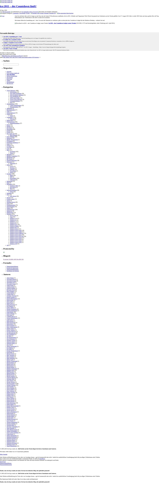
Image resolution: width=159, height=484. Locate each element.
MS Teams (9, 159)
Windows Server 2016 (16, 238)
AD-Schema (13, 92)
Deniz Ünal (10, 303)
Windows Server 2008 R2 (17, 233)
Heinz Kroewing (11, 322)
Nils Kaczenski (6, 11)
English (9, 130)
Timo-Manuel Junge (12, 429)
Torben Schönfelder (12, 431)
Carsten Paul (10, 294)
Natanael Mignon (11, 377)
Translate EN (52, 13)
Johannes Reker (11, 343)
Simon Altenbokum (12, 412)
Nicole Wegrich (11, 382)
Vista (11, 217)
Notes (11, 153)
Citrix (8, 111)
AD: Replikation (14, 96)
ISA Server (13, 187)
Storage (9, 197)
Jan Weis (9, 336)
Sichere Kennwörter (12, 76)
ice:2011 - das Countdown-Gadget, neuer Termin (62, 23)
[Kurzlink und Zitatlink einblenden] (47, 12)
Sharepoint (9, 181)
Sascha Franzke (11, 409)
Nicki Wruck (10, 380)
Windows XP (13, 243)
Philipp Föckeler (11, 392)
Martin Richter (10, 367)
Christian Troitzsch (11, 295)
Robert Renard (10, 401)
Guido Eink (10, 319)
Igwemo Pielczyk (11, 331)
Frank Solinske (10, 313)
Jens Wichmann (11, 339)
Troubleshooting (11, 205)
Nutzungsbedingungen (12, 269)
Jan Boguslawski (11, 333)
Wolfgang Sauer (11, 444)
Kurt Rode (9, 352)
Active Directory (11, 90)
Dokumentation (14, 107)
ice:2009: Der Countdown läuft (12, 39)
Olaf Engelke (10, 386)
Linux (8, 144)
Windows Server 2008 (16, 232)
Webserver (9, 211)
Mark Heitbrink (11, 358)
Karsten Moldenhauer (12, 351)
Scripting (9, 174)
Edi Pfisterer (10, 306)
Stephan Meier (10, 416)
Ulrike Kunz (10, 434)
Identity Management (12, 139)
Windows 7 (13, 221)
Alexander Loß (11, 282)
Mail (8, 150)
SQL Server (13, 196)
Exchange (12, 151)
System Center (10, 199)
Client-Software (11, 113)
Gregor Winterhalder (12, 318)
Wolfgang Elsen (11, 441)
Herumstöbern (10, 82)
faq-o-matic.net (10, 133)
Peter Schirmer (10, 391)
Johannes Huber (11, 342)
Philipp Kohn (10, 394)
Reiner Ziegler (10, 398)
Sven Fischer (10, 420)
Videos (8, 80)
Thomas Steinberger (12, 422)
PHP (11, 177)
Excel (11, 166)
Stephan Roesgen (11, 419)
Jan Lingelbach (11, 334)
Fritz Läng (9, 315)
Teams (8, 200)
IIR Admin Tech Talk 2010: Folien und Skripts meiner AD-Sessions (21, 57)
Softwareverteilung (12, 190)
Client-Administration (15, 105)
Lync (8, 148)
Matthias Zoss (10, 371)
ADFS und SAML (15, 98)
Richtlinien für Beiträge (13, 271)
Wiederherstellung (14, 123)
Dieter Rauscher (11, 304)
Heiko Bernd (10, 321)
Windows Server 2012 (16, 235)
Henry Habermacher (12, 327)
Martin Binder (10, 362)
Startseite (9, 71)
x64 (8, 245)
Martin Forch (10, 364)
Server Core (13, 215)
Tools (8, 203)
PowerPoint (13, 171)
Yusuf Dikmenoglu (12, 446)
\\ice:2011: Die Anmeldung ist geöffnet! (14, 45)
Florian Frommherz (12, 309)
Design (8, 126)
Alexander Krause (11, 281)
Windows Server (14, 229)
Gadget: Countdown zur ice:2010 (12, 42)
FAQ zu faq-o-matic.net (13, 73)
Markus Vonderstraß (12, 361)
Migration (9, 154)
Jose (11, 102)
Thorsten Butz (10, 425)
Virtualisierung (10, 209)
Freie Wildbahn (11, 136)
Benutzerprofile (11, 110)
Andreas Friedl (10, 287)
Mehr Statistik (3, 454)
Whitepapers (10, 212)
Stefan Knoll (10, 413)
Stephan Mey (10, 417)
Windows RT (13, 227)
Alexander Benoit (11, 279)
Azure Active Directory (16, 99)
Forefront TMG (14, 185)
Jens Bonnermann (11, 337)
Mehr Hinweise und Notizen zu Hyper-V (12, 56)
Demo (8, 124)
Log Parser (9, 147)
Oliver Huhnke (10, 388)
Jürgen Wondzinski (12, 346)
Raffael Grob (10, 395)
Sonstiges (9, 193)
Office (8, 165)
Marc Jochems (10, 355)
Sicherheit (9, 184)
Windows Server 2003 (16, 230)
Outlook (12, 169)
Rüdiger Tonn (10, 407)
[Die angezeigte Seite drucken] (65, 13)
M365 (11, 116)
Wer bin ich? (10, 83)
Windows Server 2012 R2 (17, 236)
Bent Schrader (10, 291)
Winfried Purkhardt (12, 437)
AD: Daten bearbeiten (15, 93)
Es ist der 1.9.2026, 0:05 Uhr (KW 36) (13, 259)
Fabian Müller (10, 307)
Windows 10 (13, 218)
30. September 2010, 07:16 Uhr (29, 11)
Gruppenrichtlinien (15, 101)
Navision (12, 168)
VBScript (12, 180)
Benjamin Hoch (11, 290)
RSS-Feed (9, 79)
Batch (11, 175)
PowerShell (13, 178)
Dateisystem (10, 120)
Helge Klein (10, 324)
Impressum (3, 461)
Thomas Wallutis (11, 423)
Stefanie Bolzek (11, 414)
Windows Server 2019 (16, 239)
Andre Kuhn (10, 285)
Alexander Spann (11, 284)
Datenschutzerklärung (12, 266)
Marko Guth (10, 359)
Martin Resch (10, 365)
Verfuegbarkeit (10, 206)
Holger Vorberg (11, 330)
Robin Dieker (10, 404)
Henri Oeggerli (10, 325)
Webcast (12, 119)
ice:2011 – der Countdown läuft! (18, 6)
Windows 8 (13, 223)
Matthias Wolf (10, 370)
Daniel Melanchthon (12, 298)
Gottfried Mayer (11, 316)
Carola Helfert (10, 292)
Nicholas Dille (10, 379)
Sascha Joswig (10, 410)
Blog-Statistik (13, 135)
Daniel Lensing (11, 297)
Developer (9, 127)
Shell (8, 182)
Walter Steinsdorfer (12, 435)
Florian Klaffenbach (12, 310)
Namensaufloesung (12, 160)
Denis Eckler (10, 300)
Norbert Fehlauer (11, 385)
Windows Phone (14, 226)
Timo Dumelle (10, 428)
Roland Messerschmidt (13, 406)
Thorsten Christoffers (12, 426)
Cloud (8, 114)
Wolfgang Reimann (12, 443)
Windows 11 (13, 220)
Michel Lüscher (11, 376)
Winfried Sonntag (11, 438)
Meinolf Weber (10, 373)
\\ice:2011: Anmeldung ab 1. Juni (12, 36)
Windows (9, 214)
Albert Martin (10, 278)
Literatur (9, 145)
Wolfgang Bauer (11, 440)
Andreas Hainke (11, 288)
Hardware (9, 138)
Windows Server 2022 (16, 241)
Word (11, 172)
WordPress (42, 458)
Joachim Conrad (11, 340)
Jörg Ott (9, 345)
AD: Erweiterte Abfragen (16, 95)
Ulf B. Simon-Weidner (12, 432)
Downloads (22, 13)
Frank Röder (10, 312)
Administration (10, 104)
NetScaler (12, 163)
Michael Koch (10, 374)
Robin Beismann (11, 403)
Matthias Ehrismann (12, 368)
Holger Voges (10, 328)
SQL (8, 194)
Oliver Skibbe (10, 389)
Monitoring (10, 157)
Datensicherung (11, 121)
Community (16, 13)
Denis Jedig (10, 301)
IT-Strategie (10, 141)
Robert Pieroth (10, 400)
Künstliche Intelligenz (12, 142)
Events (28, 13)
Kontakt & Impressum (12, 268)
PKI (11, 188)
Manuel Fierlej (10, 353)
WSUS (12, 191)
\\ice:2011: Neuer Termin (10, 48)
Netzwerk (9, 162)
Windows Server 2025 (16, 242)
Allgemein (9, 108)
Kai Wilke (9, 349)
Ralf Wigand (10, 397)
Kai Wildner (10, 348)
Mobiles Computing (12, 156)
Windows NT (13, 224)
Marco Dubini (10, 356)
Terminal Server (11, 202)
